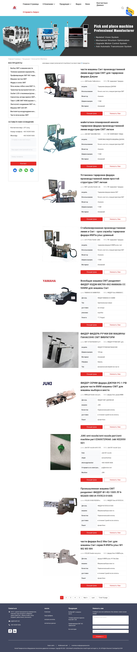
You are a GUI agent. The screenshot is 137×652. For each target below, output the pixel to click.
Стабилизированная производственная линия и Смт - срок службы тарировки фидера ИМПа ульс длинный (103, 232)
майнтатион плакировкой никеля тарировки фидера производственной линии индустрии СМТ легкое (102, 126)
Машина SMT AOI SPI (18, 108)
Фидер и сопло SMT (18, 83)
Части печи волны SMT (19, 115)
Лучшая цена (92, 113)
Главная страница (14, 59)
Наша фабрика (48, 615)
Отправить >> (100, 636)
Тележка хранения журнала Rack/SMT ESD (23, 72)
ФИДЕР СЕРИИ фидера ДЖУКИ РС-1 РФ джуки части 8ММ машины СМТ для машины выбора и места (104, 387)
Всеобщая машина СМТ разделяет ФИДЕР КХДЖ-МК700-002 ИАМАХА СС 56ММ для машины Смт (103, 284)
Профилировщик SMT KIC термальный (23, 75)
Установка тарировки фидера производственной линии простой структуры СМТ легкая (100, 179)
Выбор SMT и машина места (21, 68)
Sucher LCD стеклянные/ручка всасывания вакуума (23, 93)
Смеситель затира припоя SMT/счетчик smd (23, 97)
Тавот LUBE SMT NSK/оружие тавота (23, 101)
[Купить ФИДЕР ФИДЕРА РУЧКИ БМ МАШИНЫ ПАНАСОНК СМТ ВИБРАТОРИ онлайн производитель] (60, 350)
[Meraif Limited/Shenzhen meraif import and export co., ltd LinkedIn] (15, 631)
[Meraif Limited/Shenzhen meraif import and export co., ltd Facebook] (10, 631)
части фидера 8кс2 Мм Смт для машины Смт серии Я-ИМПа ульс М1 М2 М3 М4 (102, 545)
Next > (86, 597)
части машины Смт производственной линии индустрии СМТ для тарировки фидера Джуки (103, 73)
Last (93, 597)
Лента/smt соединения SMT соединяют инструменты (23, 104)
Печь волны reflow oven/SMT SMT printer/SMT (23, 86)
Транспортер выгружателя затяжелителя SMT (23, 90)
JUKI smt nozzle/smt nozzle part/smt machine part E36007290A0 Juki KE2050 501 (103, 439)
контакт (23, 163)
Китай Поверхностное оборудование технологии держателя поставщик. (35, 648)
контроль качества (49, 619)
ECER (121, 648)
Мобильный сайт (63, 645)
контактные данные (50, 623)
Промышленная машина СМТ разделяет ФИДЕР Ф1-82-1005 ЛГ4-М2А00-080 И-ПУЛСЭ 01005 (101, 492)
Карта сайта (51, 645)
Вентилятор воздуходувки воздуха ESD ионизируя (23, 111)
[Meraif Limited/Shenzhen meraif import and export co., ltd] (14, 8)
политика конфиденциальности (80, 645)
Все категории (72, 629)
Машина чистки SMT (18, 79)
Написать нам (115, 113)
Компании (47, 612)
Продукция (26, 59)
